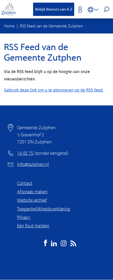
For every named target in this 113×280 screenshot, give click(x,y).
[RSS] (73, 245)
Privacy (23, 217)
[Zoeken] (106, 10)
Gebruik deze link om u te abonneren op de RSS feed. (53, 90)
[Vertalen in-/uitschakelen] (93, 9)
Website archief (32, 200)
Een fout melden (33, 226)
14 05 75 (25, 153)
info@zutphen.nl (33, 164)
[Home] (10, 9)
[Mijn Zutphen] (78, 9)
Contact (24, 183)
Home (9, 25)
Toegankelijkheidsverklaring (43, 209)
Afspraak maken (32, 192)
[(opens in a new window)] (45, 245)
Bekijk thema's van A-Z (53, 9)
